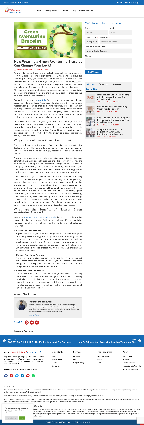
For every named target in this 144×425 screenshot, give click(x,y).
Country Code (90, 38)
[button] (27, 322)
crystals (42, 100)
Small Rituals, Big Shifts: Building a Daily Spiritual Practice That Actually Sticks (113, 97)
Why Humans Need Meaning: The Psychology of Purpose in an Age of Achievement (113, 119)
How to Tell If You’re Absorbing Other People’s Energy (112, 107)
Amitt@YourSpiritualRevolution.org (25, 369)
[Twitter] (17, 375)
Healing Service (51, 11)
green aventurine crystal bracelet (40, 217)
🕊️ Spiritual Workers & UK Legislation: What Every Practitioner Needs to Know (110, 131)
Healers (65, 11)
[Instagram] (11, 375)
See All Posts (34, 315)
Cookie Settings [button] (11, 418)
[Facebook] (6, 375)
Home (38, 11)
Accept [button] (22, 418)
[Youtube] (28, 375)
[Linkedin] (22, 375)
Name (87, 28)
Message (88, 56)
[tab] (91, 84)
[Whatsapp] (33, 375)
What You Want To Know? (95, 47)
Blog (74, 11)
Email (111, 28)
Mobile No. (104, 38)
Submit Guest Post (86, 11)
